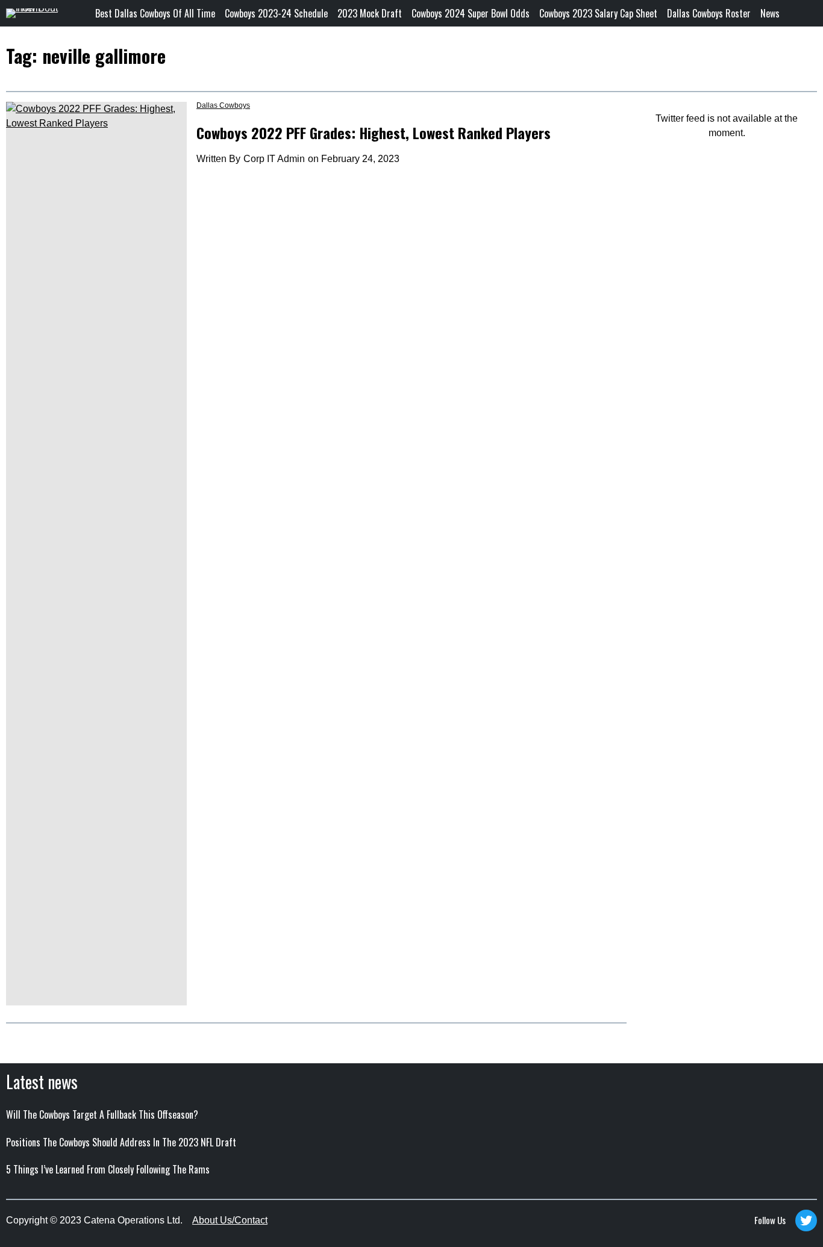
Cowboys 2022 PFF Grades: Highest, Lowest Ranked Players (373, 132)
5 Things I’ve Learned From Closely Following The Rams (108, 1169)
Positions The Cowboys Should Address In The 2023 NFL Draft (121, 1142)
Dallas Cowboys (223, 105)
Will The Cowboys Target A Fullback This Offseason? (102, 1114)
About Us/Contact (230, 1220)
